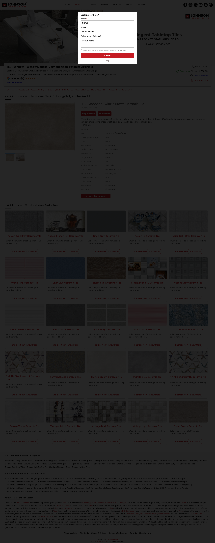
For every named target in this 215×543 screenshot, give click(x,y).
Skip (107, 61)
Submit (107, 55)
